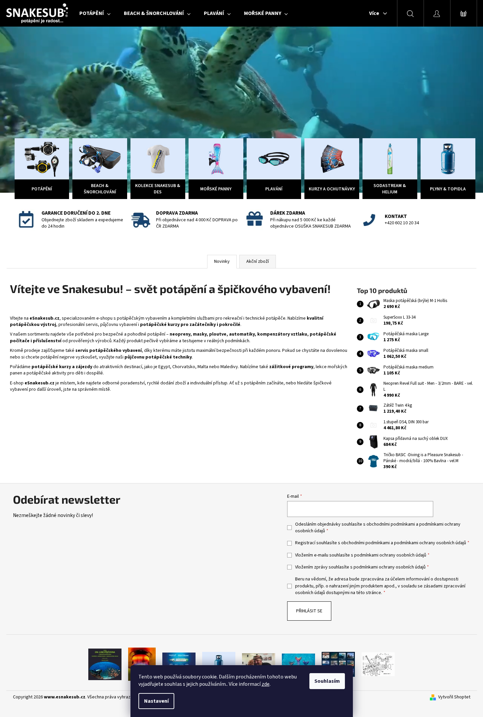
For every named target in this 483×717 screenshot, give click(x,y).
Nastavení (156, 701)
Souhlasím (327, 681)
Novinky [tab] (222, 261)
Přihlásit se (309, 611)
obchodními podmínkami (390, 524)
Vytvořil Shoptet (454, 697)
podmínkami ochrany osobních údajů (430, 543)
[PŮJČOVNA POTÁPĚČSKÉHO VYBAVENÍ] (104, 664)
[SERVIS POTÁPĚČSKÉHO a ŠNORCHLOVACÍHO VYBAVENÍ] (378, 664)
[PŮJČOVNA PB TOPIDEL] (142, 664)
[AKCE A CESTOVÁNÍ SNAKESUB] (338, 664)
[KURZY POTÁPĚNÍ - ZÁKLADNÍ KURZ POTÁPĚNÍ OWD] (258, 664)
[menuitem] (95, 13)
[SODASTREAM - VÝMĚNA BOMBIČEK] (179, 664)
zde (266, 684)
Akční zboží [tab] (257, 261)
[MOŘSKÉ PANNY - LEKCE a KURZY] (298, 664)
